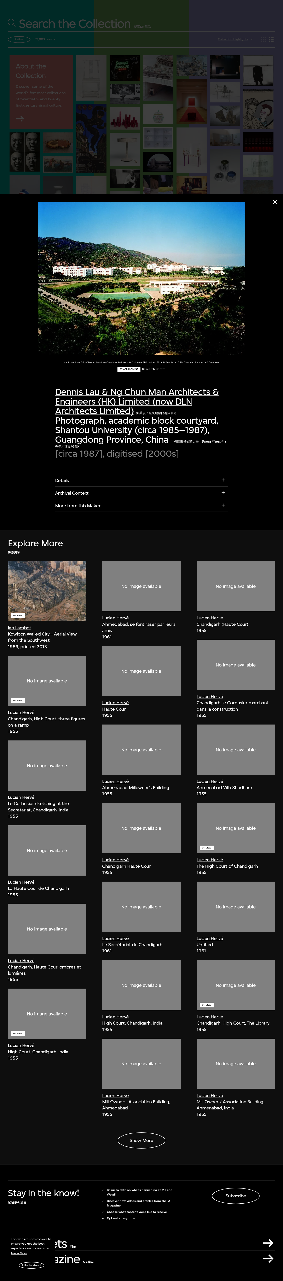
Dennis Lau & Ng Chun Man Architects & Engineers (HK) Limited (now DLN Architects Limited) (137, 401)
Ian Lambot (19, 627)
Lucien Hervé (21, 712)
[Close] (275, 202)
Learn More (19, 1253)
